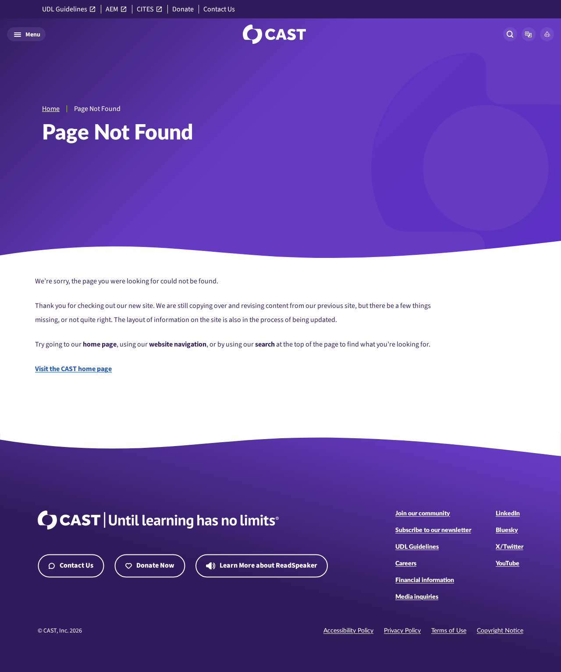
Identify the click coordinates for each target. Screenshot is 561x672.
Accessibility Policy (348, 631)
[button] (529, 34)
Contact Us (219, 9)
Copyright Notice (500, 631)
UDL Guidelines (64, 9)
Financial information (424, 580)
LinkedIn (508, 514)
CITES (145, 9)
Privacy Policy (402, 631)
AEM (112, 9)
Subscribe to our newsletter (433, 530)
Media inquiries (416, 597)
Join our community (422, 514)
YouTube (507, 564)
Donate (183, 9)
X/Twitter (509, 547)
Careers (405, 564)
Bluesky (507, 530)
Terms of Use (448, 631)
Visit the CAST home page (73, 369)
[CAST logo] (274, 34)
